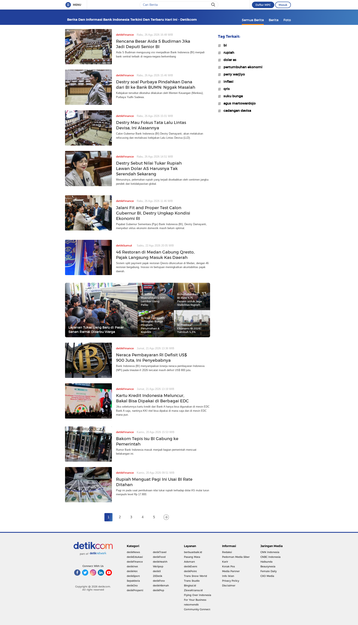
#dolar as (228, 60)
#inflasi (227, 81)
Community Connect (197, 609)
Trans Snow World (195, 576)
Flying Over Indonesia (197, 595)
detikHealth (160, 561)
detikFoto (159, 580)
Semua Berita (253, 20)
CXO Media (267, 576)
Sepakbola (133, 580)
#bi (224, 45)
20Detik (157, 576)
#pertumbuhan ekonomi (241, 67)
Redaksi (227, 552)
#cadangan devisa (236, 110)
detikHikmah (161, 585)
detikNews (133, 552)
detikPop (158, 590)
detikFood (159, 556)
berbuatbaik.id (193, 552)
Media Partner (231, 571)
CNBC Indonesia (270, 556)
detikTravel (160, 552)
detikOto (132, 585)
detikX (157, 571)
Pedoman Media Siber (236, 556)
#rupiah (227, 52)
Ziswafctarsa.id (193, 590)
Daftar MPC (263, 4)
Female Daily (268, 571)
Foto (287, 20)
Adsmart (189, 561)
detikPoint (190, 571)
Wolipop (158, 566)
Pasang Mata (192, 556)
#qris (225, 89)
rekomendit (191, 604)
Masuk (283, 4)
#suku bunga (232, 96)
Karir (225, 561)
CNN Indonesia (269, 552)
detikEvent (190, 566)
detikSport (133, 576)
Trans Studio (192, 580)
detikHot (132, 571)
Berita (273, 20)
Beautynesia (267, 566)
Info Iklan (228, 576)
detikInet (132, 566)
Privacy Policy (230, 580)
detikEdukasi (135, 556)
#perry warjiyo (233, 74)
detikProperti (135, 590)
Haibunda (266, 561)
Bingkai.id (190, 585)
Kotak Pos (228, 566)
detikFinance (135, 561)
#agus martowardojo (238, 103)
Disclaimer (228, 585)
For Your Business (195, 599)
